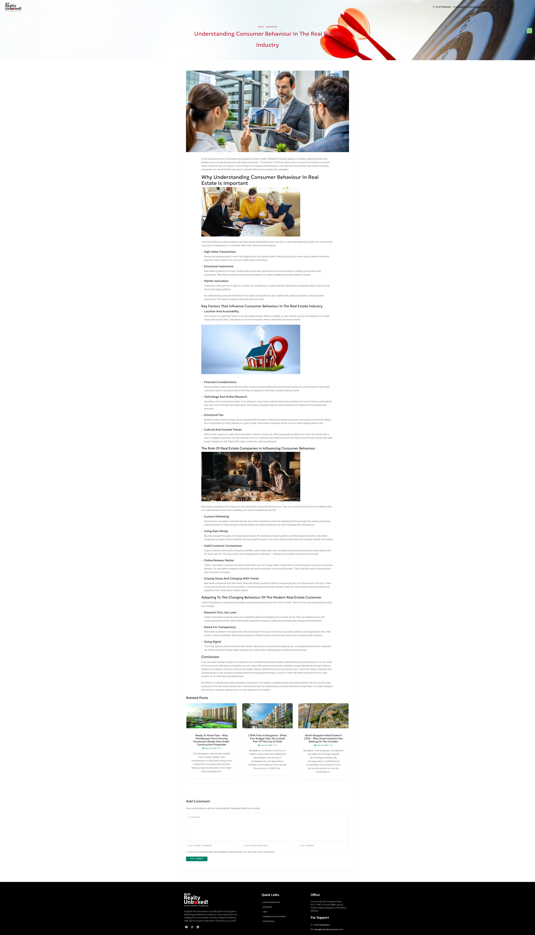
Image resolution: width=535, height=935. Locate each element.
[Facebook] (186, 927)
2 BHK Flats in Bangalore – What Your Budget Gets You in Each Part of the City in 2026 (267, 738)
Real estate (271, 26)
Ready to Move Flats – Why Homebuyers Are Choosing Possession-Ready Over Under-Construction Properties (211, 740)
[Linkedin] (197, 927)
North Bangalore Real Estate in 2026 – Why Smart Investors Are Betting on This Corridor (323, 738)
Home (261, 26)
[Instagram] (192, 927)
